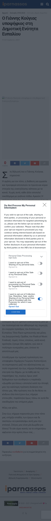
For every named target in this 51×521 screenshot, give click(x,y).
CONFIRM (15, 312)
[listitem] (25, 257)
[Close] (45, 205)
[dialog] (25, 260)
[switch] (40, 263)
